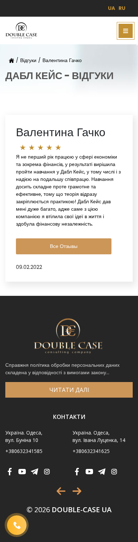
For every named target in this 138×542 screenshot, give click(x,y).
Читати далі (69, 390)
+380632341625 (91, 451)
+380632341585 (23, 451)
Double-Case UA (69, 509)
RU (122, 8)
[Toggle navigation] (126, 31)
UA (111, 8)
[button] (61, 491)
